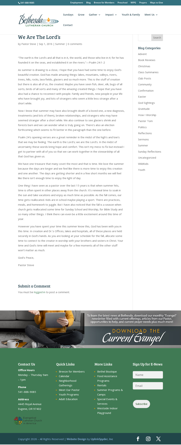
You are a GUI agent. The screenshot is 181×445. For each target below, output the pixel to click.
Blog (88, 3)
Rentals (101, 385)
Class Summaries (148, 72)
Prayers (143, 3)
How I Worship (147, 115)
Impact (109, 14)
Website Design (76, 439)
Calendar (64, 376)
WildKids (143, 163)
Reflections (145, 133)
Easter (142, 96)
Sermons (143, 139)
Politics (142, 127)
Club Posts (144, 78)
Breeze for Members (104, 3)
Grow (81, 14)
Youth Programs (69, 394)
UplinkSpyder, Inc (102, 439)
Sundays (68, 14)
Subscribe (141, 404)
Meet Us (149, 14)
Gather (93, 14)
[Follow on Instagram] (148, 439)
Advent (142, 54)
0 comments (75, 44)
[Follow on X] (158, 439)
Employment (76, 3)
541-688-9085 (27, 2)
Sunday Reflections (149, 151)
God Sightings (146, 102)
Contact (68, 25)
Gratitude (144, 108)
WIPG (133, 3)
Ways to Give (156, 3)
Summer (60, 44)
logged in (39, 292)
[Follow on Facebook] (138, 439)
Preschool (122, 3)
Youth (141, 169)
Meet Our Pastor (69, 390)
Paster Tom (145, 121)
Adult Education (68, 399)
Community (145, 84)
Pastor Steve (28, 44)
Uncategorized (147, 157)
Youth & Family (131, 14)
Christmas (144, 66)
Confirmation (146, 90)
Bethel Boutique (107, 371)
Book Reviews (146, 60)
